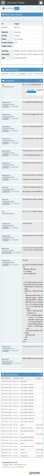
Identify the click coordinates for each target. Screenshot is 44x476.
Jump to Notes (8, 19)
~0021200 (18, 363)
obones (30, 73)
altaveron (7, 102)
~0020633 (15, 228)
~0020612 (16, 191)
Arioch (6, 187)
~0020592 (15, 179)
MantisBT (14, 462)
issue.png (27, 84)
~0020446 (15, 106)
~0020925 (15, 350)
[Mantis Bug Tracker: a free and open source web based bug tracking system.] (34, 472)
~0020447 (15, 118)
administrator (11, 467)
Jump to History (21, 19)
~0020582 (15, 143)
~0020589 (15, 167)
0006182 (13, 73)
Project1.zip (28, 211)
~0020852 (18, 252)
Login (17, 8)
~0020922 (15, 265)
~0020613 (16, 203)
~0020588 (15, 155)
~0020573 (15, 131)
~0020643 (15, 240)
